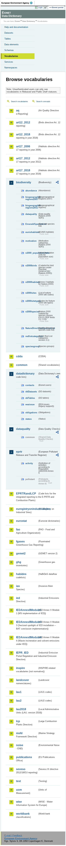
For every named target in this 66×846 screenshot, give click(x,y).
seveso (20, 769)
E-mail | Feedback (13, 835)
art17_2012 (23, 158)
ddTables (30, 398)
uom (19, 789)
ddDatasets (31, 391)
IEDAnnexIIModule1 (27, 610)
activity (29, 463)
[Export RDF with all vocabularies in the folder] (57, 183)
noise (19, 745)
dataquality (31, 214)
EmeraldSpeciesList (31, 224)
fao (18, 529)
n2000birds (31, 265)
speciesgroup (31, 346)
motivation (31, 241)
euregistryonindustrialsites (27, 508)
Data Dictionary (28, 21)
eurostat (21, 520)
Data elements (11, 44)
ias (18, 586)
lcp (18, 721)
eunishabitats (31, 232)
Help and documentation (16, 27)
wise (19, 801)
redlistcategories (31, 336)
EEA (18, 3)
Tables (7, 38)
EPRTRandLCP (26, 493)
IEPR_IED (22, 652)
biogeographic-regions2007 (31, 198)
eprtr (19, 451)
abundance (31, 190)
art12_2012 (23, 122)
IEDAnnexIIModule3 (27, 622)
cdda (19, 356)
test (18, 781)
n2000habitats (31, 282)
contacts (29, 385)
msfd (19, 733)
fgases (20, 541)
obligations (31, 412)
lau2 (18, 700)
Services (8, 62)
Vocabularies (11, 56)
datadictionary (25, 373)
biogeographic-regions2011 (31, 206)
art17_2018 (23, 170)
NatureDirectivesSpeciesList (31, 328)
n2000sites (30, 293)
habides (21, 574)
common (21, 365)
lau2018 (21, 709)
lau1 (18, 692)
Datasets (8, 33)
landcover (22, 680)
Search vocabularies (19, 101)
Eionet (17, 21)
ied (18, 598)
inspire (20, 668)
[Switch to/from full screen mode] (46, 7)
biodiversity (23, 182)
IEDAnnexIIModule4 (27, 637)
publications (24, 757)
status (28, 419)
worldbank (23, 813)
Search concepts (43, 101)
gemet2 (21, 553)
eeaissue (30, 404)
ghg (18, 562)
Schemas (9, 50)
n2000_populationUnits (31, 253)
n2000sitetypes (31, 301)
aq (17, 110)
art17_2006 (23, 146)
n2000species (31, 311)
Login (40, 7)
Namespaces (10, 67)
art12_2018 (23, 134)
